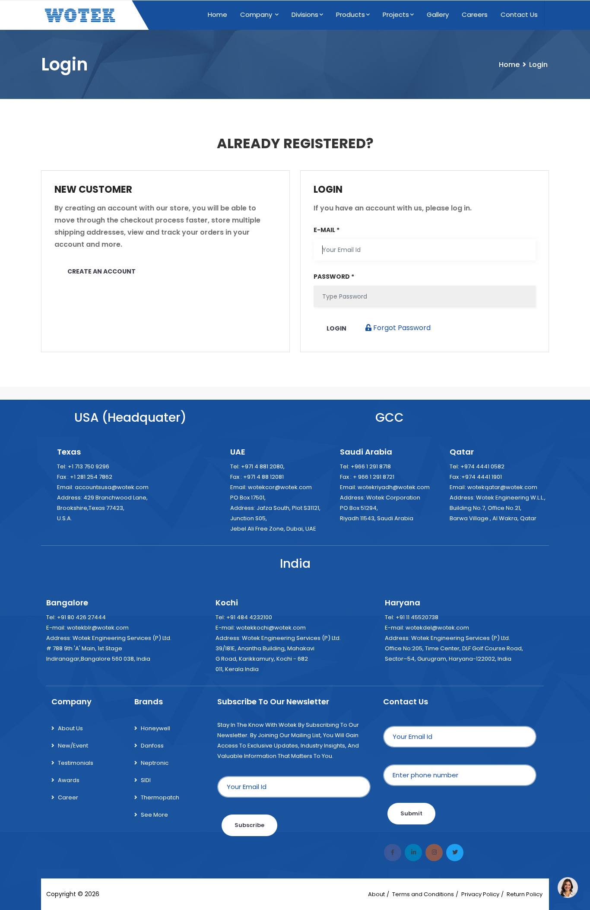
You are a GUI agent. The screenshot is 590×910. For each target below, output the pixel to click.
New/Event (73, 745)
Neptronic (154, 763)
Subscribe (249, 825)
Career (68, 797)
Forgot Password (401, 328)
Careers (475, 14)
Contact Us (519, 14)
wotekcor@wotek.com (280, 487)
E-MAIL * (326, 230)
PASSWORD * (334, 276)
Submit (411, 813)
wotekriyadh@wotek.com (394, 487)
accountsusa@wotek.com (112, 487)
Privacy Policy (480, 894)
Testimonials (75, 763)
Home (217, 14)
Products (350, 14)
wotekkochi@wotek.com (271, 628)
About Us (70, 728)
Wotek (111, 894)
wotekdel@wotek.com (437, 628)
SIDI (146, 780)
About (376, 894)
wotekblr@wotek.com (98, 628)
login (336, 328)
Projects (396, 14)
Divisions (305, 14)
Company (257, 14)
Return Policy (524, 894)
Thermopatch (160, 797)
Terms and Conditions (423, 894)
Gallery (438, 14)
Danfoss (152, 745)
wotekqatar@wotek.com (502, 487)
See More (154, 815)
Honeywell (155, 728)
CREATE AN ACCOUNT (101, 271)
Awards (68, 780)
